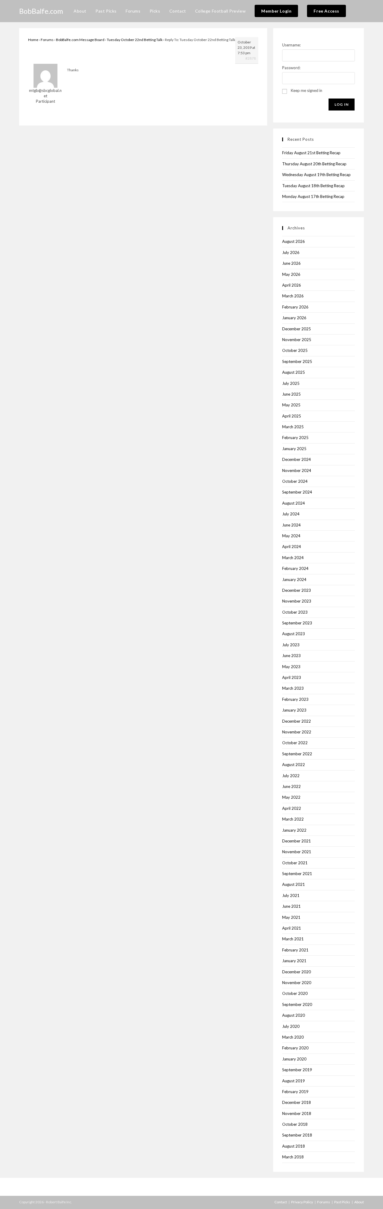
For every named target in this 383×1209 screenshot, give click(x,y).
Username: (291, 45)
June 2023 (291, 655)
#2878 (250, 58)
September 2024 (297, 492)
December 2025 (296, 328)
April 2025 (291, 416)
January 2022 (294, 830)
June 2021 (291, 906)
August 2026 (293, 241)
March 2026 (293, 295)
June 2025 (291, 394)
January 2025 (294, 448)
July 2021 (291, 895)
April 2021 (291, 928)
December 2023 (296, 590)
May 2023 (291, 666)
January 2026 (294, 317)
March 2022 (293, 819)
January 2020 (294, 1059)
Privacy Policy (302, 1202)
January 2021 (294, 960)
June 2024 (291, 525)
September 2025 (297, 361)
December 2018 (296, 1102)
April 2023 (291, 677)
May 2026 (291, 274)
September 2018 (297, 1135)
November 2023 (296, 601)
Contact (280, 1202)
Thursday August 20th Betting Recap (314, 163)
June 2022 (291, 786)
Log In (342, 104)
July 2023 (291, 644)
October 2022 (295, 742)
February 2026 (295, 307)
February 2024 (295, 568)
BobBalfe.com (41, 11)
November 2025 (296, 339)
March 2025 (293, 426)
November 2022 (296, 732)
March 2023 (293, 688)
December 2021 (296, 841)
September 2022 (297, 753)
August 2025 (293, 372)
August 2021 (293, 884)
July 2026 (291, 252)
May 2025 (291, 405)
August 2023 (293, 633)
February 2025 (295, 437)
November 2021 (296, 851)
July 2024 (291, 514)
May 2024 (291, 535)
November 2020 (296, 982)
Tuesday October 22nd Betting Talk (134, 39)
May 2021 (291, 917)
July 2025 (291, 383)
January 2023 (294, 710)
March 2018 (293, 1156)
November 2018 (296, 1113)
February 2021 (295, 950)
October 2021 (295, 862)
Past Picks (342, 1202)
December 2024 (296, 459)
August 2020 (293, 1015)
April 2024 (291, 546)
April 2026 (291, 285)
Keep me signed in (306, 90)
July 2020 (291, 1026)
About (359, 1202)
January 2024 (294, 579)
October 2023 (295, 612)
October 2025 (295, 350)
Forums (47, 39)
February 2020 (295, 1047)
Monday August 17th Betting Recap (313, 196)
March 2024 (293, 557)
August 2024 (293, 503)
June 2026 (291, 263)
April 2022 (291, 808)
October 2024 (295, 481)
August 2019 (293, 1080)
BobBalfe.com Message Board (80, 39)
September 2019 (297, 1069)
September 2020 (297, 1004)
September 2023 (297, 623)
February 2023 (295, 699)
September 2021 (297, 873)
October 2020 (295, 993)
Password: (291, 67)
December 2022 (296, 721)
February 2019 (295, 1091)
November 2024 (296, 470)
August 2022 (293, 764)
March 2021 (293, 938)
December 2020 (296, 971)
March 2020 (293, 1037)
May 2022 (291, 797)
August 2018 (293, 1146)
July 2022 (291, 775)
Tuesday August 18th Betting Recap (313, 185)
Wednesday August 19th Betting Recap (316, 174)
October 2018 (295, 1124)
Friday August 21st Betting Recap (311, 152)
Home (33, 39)
